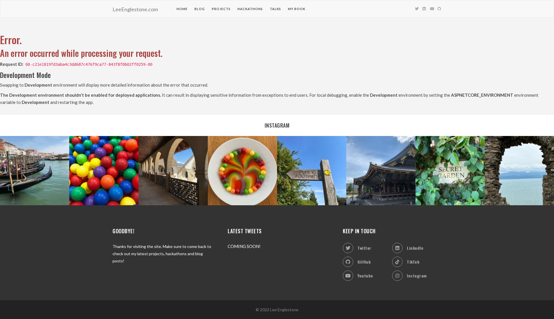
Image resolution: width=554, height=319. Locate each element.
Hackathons (250, 9)
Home (182, 9)
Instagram (417, 276)
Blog (199, 9)
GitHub (364, 262)
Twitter (364, 248)
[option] (34, 170)
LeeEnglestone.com (135, 9)
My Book (296, 9)
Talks (275, 9)
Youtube (365, 276)
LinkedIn (415, 248)
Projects (221, 9)
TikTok (413, 262)
